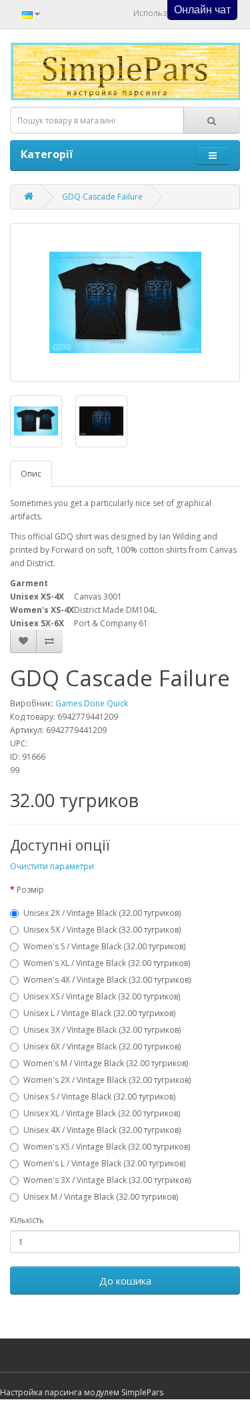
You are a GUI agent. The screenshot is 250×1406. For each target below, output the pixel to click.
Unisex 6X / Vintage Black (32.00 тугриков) (102, 1046)
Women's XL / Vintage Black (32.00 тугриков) (106, 963)
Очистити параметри (52, 866)
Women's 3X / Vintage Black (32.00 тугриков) (107, 1180)
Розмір (30, 889)
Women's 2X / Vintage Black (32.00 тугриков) (107, 1080)
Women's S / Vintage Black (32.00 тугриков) (104, 946)
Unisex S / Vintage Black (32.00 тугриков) (99, 1096)
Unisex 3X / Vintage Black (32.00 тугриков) (102, 1029)
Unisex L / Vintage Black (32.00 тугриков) (99, 1013)
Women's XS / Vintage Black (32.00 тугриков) (106, 1146)
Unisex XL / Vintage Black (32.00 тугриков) (101, 1113)
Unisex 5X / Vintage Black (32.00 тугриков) (102, 929)
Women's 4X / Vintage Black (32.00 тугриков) (107, 979)
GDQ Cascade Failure (102, 196)
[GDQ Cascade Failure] (125, 302)
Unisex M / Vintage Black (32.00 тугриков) (100, 1196)
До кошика (125, 1280)
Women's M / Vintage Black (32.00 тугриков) (105, 1063)
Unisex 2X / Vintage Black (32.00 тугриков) (102, 913)
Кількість (27, 1220)
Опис (31, 473)
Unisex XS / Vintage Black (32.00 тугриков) (101, 996)
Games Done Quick (91, 703)
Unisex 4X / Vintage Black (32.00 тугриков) (102, 1130)
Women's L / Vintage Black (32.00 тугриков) (104, 1163)
